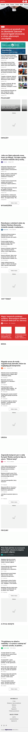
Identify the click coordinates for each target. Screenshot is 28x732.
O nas (14, 701)
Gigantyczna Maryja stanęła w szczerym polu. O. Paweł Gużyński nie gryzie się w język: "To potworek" (8, 236)
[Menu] (26, 2)
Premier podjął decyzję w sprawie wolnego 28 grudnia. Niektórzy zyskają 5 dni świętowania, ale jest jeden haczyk (8, 243)
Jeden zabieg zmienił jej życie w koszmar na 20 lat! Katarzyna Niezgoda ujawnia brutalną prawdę (9, 468)
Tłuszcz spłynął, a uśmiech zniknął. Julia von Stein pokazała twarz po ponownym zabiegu (10, 107)
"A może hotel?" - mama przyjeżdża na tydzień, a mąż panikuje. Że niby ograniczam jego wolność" (8, 661)
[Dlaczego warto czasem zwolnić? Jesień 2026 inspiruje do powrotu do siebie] (22, 396)
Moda (21, 4)
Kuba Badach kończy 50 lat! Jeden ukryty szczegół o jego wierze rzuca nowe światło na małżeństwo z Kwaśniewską (8, 64)
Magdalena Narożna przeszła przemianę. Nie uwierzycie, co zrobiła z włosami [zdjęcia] (8, 561)
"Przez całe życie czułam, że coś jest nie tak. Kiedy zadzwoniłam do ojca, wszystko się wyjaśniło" (9, 668)
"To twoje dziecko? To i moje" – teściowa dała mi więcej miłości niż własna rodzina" (9, 654)
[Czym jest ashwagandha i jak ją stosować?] (22, 482)
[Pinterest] (6, 725)
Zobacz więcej (14, 203)
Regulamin (14, 709)
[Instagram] (4, 725)
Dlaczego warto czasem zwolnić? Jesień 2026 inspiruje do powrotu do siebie (9, 395)
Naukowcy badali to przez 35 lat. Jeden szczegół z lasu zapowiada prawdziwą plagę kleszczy (9, 475)
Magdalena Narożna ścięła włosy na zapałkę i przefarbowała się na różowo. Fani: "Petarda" (9, 589)
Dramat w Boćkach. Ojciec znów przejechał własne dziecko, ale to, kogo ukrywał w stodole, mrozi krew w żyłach (9, 257)
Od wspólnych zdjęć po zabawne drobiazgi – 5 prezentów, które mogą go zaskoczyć (9, 402)
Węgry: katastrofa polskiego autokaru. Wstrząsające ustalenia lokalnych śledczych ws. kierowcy (13, 318)
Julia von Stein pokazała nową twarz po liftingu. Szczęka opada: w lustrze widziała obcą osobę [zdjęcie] (13, 157)
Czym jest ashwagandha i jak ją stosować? (8, 481)
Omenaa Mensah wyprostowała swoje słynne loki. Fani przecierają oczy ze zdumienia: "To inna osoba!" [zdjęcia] (9, 568)
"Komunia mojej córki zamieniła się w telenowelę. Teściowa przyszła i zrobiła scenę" (8, 675)
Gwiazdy (3, 4)
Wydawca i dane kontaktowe (14, 703)
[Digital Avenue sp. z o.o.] (9, 730)
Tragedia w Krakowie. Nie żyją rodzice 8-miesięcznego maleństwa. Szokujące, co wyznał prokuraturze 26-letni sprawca (9, 85)
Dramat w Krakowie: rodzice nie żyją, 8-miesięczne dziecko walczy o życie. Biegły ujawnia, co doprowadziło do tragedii (9, 250)
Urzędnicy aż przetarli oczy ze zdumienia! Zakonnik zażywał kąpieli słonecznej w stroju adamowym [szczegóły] (13, 34)
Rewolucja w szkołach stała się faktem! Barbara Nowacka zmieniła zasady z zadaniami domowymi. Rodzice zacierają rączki (13, 225)
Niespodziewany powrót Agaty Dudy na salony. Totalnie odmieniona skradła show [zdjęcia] (8, 575)
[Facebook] (1, 725)
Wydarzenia (6, 205)
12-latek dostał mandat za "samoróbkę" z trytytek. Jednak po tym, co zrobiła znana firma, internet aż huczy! (21, 336)
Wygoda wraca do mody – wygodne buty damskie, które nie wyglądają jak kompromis (13, 364)
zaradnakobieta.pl (14, 719)
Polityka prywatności (14, 711)
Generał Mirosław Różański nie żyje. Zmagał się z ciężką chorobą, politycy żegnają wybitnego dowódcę (8, 92)
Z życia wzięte (7, 624)
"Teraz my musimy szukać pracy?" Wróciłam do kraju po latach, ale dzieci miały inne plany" (8, 682)
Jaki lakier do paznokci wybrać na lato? (9, 495)
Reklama (14, 705)
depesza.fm (14, 721)
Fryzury (12, 4)
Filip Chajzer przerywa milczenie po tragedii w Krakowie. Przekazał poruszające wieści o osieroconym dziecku (9, 189)
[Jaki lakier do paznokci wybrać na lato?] (22, 496)
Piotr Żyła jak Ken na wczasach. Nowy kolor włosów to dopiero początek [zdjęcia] (13, 550)
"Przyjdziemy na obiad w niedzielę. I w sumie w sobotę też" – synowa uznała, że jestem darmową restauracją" (13, 643)
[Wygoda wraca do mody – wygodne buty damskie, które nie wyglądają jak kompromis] (14, 353)
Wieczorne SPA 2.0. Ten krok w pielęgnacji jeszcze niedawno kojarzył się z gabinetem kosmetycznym (8, 489)
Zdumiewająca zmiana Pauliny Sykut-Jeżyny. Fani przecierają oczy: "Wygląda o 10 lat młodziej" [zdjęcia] (9, 582)
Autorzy (14, 707)
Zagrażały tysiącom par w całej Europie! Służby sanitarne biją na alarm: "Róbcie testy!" (13, 457)
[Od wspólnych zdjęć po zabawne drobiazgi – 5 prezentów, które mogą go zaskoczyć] (22, 403)
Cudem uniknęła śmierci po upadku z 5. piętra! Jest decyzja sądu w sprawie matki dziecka (8, 264)
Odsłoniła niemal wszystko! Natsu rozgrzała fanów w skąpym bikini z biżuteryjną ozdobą (9, 374)
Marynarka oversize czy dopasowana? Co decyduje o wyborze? (8, 381)
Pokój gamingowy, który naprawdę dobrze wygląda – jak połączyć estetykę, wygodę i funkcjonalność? (8, 388)
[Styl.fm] (4, 2)
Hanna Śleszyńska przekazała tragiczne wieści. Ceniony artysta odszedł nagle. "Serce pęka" (9, 57)
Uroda (7, 4)
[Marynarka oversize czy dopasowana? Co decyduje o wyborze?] (22, 382)
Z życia (17, 4)
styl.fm (14, 717)
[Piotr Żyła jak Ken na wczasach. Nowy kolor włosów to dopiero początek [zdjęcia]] (14, 539)
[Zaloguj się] (23, 2)
